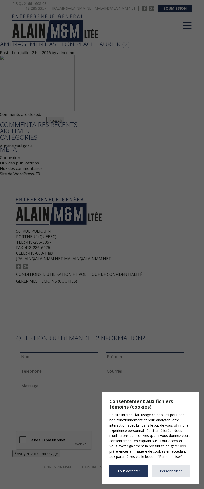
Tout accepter (128, 471)
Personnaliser (171, 471)
